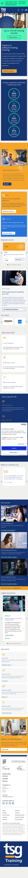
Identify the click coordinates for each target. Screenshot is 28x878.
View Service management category (9, 583)
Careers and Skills (9, 635)
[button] (7, 264)
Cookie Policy (4, 819)
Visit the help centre (6, 713)
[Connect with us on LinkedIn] (3, 803)
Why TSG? (6, 184)
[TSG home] (3, 10)
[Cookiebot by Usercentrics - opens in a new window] (21, 424)
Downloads (5, 778)
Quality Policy (17, 810)
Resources (5, 781)
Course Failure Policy (19, 819)
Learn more (4, 681)
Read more (19, 259)
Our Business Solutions (10, 309)
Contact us (6, 785)
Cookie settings (13, 452)
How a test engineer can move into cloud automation (13, 619)
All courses (5, 776)
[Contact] (13, 803)
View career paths (7, 233)
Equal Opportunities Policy (19, 814)
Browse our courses (8, 211)
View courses (13, 37)
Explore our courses (6, 664)
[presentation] (1, 252)
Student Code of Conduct (19, 817)
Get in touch (5, 749)
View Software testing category (8, 530)
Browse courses (8, 71)
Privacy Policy (4, 817)
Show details (21, 444)
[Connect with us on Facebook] (7, 803)
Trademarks (17, 812)
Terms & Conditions (6, 814)
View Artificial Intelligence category (9, 557)
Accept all (14, 448)
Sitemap (3, 810)
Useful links (4, 812)
